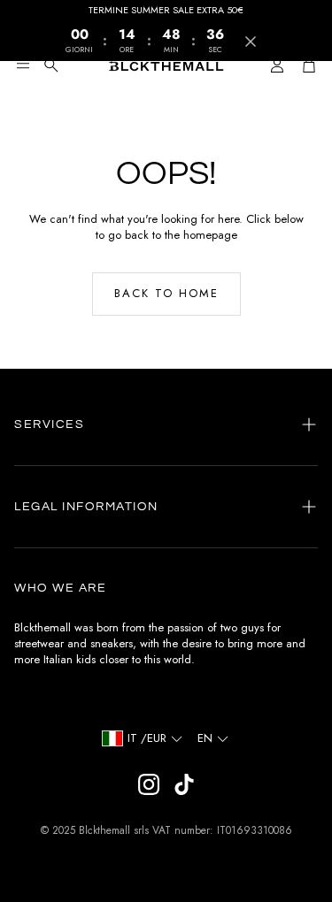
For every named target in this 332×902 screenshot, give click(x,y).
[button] (23, 65)
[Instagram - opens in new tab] (148, 784)
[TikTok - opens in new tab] (184, 784)
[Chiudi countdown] (250, 41)
